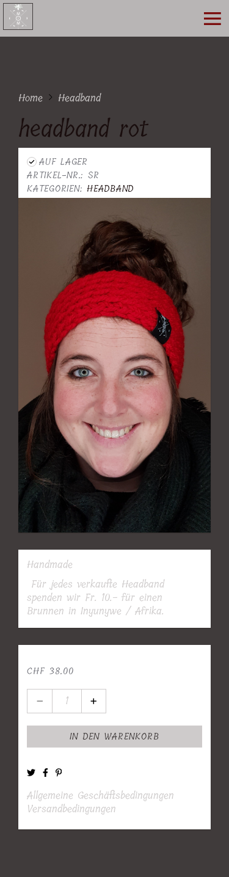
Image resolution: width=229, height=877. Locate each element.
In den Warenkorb (114, 736)
